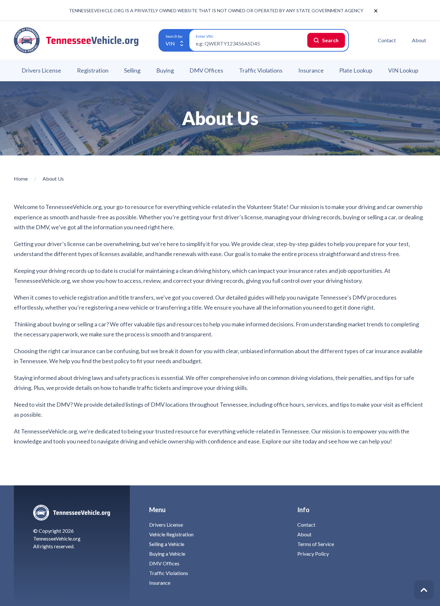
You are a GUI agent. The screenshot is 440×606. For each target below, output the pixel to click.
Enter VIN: (205, 36)
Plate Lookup (355, 70)
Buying (165, 70)
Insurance (311, 70)
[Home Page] (76, 40)
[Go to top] (424, 590)
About (419, 40)
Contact (387, 40)
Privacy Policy (313, 554)
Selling (132, 70)
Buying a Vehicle (167, 554)
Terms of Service (315, 544)
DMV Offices (206, 70)
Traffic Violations (260, 70)
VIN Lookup (403, 70)
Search (330, 40)
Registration (93, 70)
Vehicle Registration (171, 534)
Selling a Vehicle (166, 544)
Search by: (174, 36)
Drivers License (41, 70)
